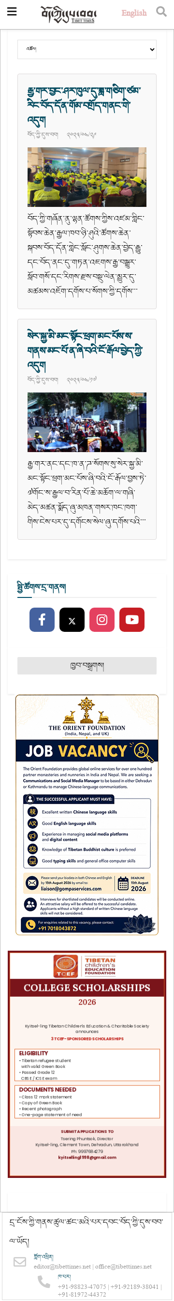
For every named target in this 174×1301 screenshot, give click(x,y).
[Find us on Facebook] (42, 620)
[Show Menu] (11, 14)
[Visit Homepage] (69, 15)
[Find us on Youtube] (132, 620)
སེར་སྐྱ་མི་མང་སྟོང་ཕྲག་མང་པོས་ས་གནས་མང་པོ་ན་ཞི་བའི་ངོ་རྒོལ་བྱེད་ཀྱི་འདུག (85, 351)
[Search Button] (161, 14)
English (134, 14)
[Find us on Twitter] (72, 620)
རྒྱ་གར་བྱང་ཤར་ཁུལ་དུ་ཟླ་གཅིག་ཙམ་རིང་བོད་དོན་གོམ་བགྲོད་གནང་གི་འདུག (84, 105)
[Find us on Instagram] (102, 620)
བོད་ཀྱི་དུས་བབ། (43, 134)
